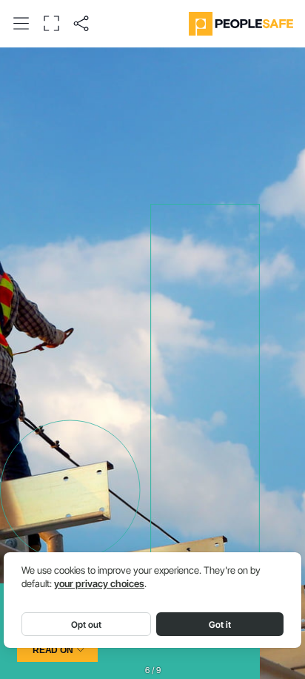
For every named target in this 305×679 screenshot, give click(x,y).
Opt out (86, 624)
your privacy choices (99, 583)
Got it (220, 624)
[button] (21, 23)
